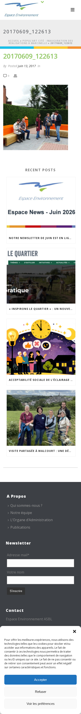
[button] (74, 631)
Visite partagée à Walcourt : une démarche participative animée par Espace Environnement (42, 451)
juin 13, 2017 (27, 66)
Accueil (13, 40)
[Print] (17, 75)
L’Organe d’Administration (31, 519)
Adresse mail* (18, 555)
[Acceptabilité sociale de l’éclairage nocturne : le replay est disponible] (41, 347)
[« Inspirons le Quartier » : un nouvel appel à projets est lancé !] (41, 276)
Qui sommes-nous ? (26, 505)
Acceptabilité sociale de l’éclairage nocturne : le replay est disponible (42, 380)
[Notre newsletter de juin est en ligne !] (41, 205)
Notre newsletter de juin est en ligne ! (42, 238)
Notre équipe (21, 512)
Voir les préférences (41, 704)
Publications (20, 527)
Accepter (40, 680)
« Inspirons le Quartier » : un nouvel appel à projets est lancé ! (42, 309)
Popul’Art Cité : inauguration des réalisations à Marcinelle (41, 42)
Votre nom (15, 572)
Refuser (40, 692)
